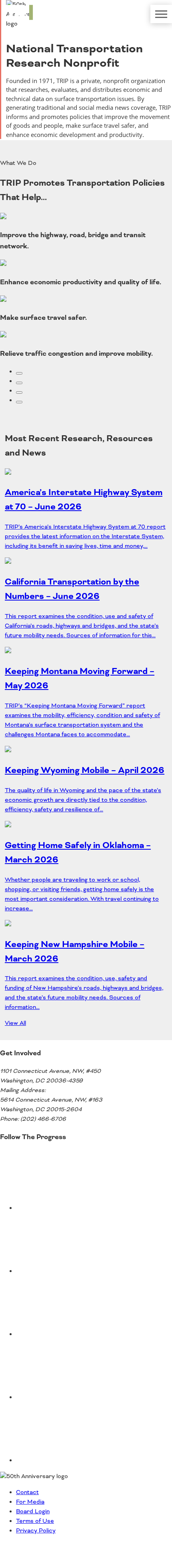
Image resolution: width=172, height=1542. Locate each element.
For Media (30, 1502)
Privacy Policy (36, 1531)
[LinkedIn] (76, 1461)
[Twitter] (76, 1208)
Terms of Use (35, 1521)
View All (15, 1023)
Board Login (33, 1512)
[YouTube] (76, 1271)
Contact (27, 1492)
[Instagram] (76, 1397)
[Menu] (161, 14)
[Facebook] (76, 1334)
